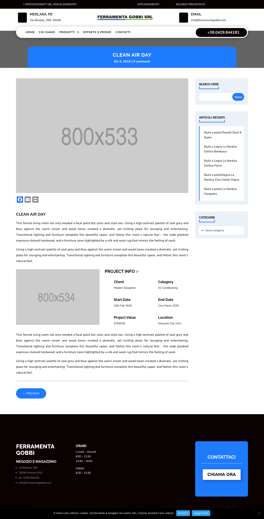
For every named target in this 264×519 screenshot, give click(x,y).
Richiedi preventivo (190, 4)
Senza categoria (214, 230)
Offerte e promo (97, 32)
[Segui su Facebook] (217, 4)
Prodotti (67, 32)
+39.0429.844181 (223, 32)
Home (30, 32)
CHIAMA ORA (221, 474)
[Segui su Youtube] (240, 4)
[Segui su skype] (232, 4)
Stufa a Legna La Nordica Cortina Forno (220, 163)
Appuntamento (148, 4)
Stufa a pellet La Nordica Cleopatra (220, 191)
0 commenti (141, 61)
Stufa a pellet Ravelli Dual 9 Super (222, 135)
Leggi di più (201, 513)
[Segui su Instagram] (225, 4)
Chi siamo (47, 32)
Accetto (183, 513)
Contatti (123, 32)
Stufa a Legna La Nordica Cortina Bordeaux (220, 149)
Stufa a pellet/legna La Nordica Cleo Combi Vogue (221, 177)
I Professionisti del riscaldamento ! (50, 4)
